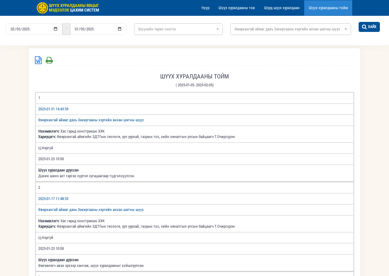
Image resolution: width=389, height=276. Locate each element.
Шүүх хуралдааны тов (237, 7)
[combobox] (178, 29)
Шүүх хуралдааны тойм (328, 7)
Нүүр (205, 7)
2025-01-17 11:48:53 (53, 198)
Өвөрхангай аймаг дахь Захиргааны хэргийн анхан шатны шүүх (91, 120)
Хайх (372, 27)
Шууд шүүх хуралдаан (282, 7)
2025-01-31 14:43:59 (53, 109)
